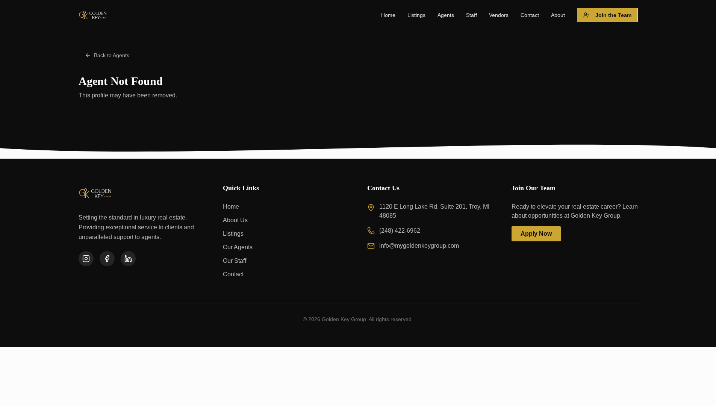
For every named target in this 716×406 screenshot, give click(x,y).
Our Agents (238, 247)
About (558, 15)
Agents (445, 15)
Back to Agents (111, 55)
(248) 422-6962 (399, 230)
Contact (530, 15)
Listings (416, 15)
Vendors (499, 15)
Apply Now (536, 233)
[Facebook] (107, 258)
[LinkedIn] (128, 258)
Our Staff (234, 261)
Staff (471, 15)
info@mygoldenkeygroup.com (419, 245)
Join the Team (613, 15)
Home (388, 15)
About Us (235, 220)
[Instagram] (86, 258)
